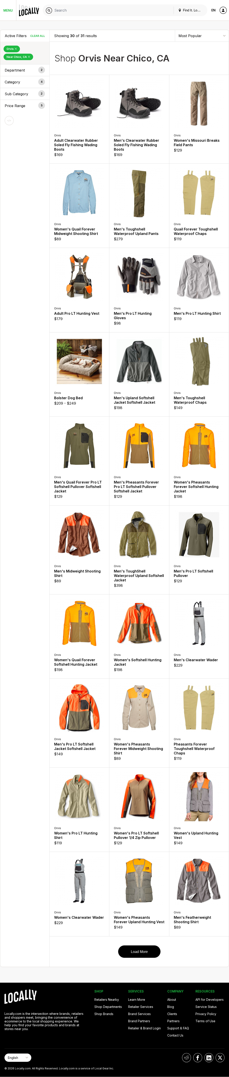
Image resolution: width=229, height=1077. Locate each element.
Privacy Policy (205, 1014)
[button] (24, 70)
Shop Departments (108, 1007)
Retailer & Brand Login (144, 1028)
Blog (170, 1007)
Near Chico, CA (17, 57)
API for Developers (209, 999)
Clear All (37, 36)
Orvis (10, 49)
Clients (172, 1014)
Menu (8, 10)
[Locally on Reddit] (186, 1057)
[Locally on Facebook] (197, 1057)
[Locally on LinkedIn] (208, 1057)
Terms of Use (205, 1021)
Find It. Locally (193, 10)
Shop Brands (103, 1014)
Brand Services (139, 1014)
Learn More (136, 999)
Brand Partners (139, 1021)
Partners (173, 1021)
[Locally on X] (220, 1057)
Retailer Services (140, 1007)
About (171, 999)
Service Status (206, 1007)
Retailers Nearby (106, 999)
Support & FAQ (178, 1028)
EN (213, 10)
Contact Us (175, 1035)
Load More (139, 952)
